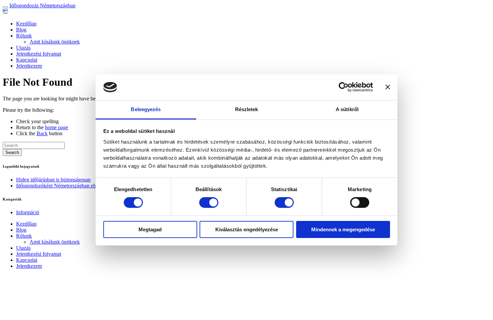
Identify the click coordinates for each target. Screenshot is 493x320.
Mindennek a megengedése (343, 229)
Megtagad (150, 229)
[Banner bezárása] (387, 87)
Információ (27, 212)
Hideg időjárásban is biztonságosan (53, 179)
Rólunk (24, 35)
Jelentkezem (29, 66)
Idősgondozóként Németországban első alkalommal (70, 185)
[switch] (208, 202)
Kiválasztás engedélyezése (246, 229)
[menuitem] (253, 24)
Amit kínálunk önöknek (55, 42)
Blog (21, 29)
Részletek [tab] (246, 109)
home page (56, 127)
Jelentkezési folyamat (38, 54)
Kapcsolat (26, 60)
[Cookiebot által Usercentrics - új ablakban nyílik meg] (343, 87)
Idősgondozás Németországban (42, 5)
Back (42, 133)
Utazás (23, 48)
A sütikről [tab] (347, 109)
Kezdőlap (26, 23)
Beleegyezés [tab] (146, 109)
